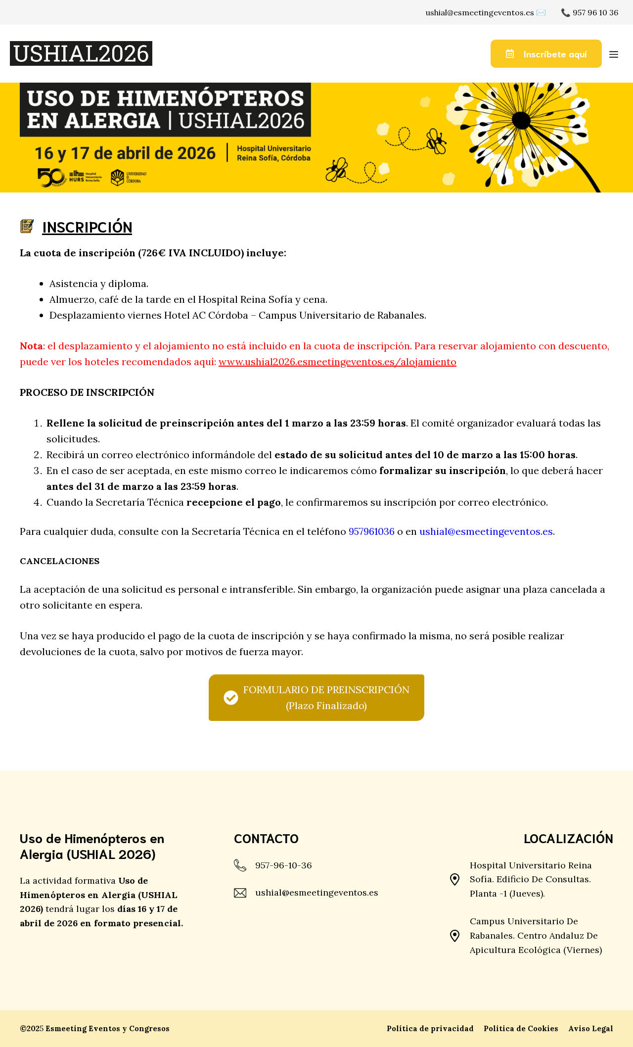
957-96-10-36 (283, 865)
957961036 (372, 531)
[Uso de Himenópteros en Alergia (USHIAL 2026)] (81, 53)
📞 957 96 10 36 (589, 12)
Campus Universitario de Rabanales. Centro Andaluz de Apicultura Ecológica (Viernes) (536, 935)
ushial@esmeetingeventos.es (486, 531)
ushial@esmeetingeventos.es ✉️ (486, 12)
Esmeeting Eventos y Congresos (107, 1028)
